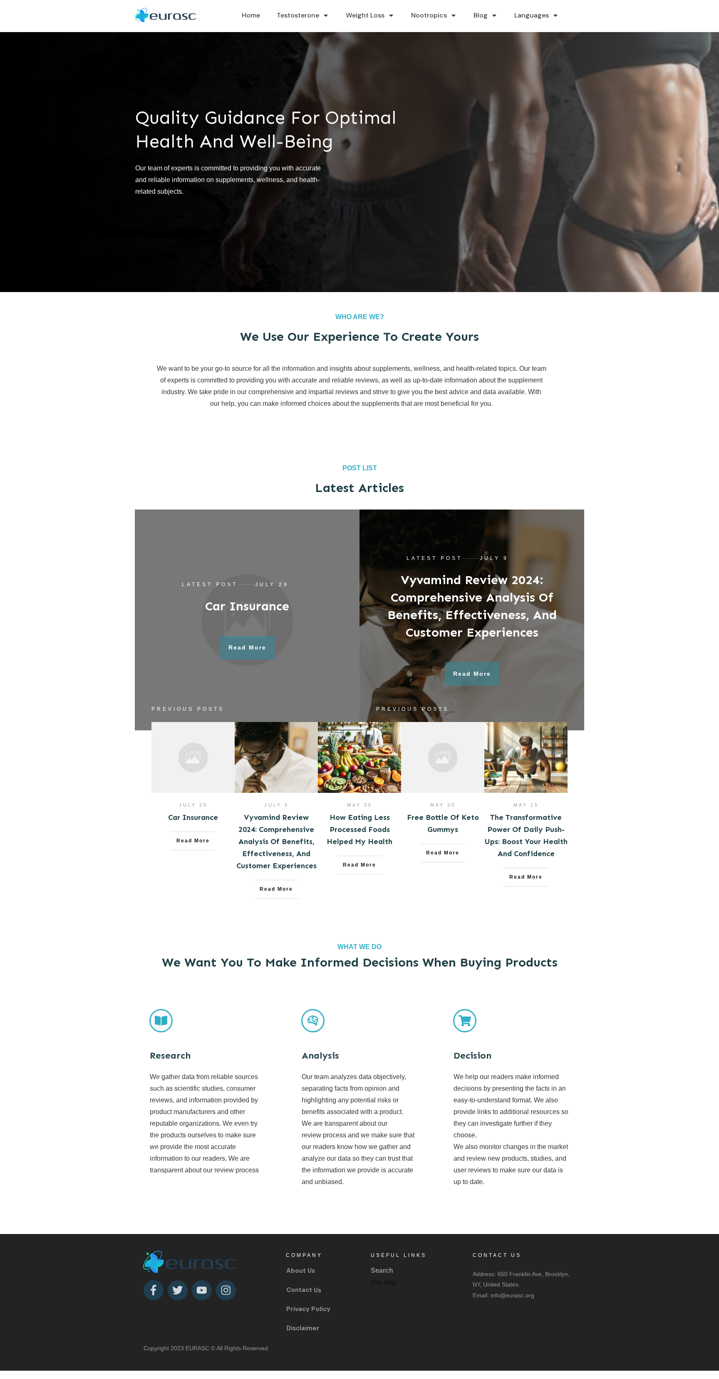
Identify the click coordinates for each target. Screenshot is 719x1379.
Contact (299, 1290)
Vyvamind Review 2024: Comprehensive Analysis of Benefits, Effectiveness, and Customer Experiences (276, 841)
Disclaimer (303, 1328)
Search (382, 1270)
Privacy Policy (308, 1309)
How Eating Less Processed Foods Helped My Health (359, 829)
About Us (300, 1271)
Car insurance (247, 606)
